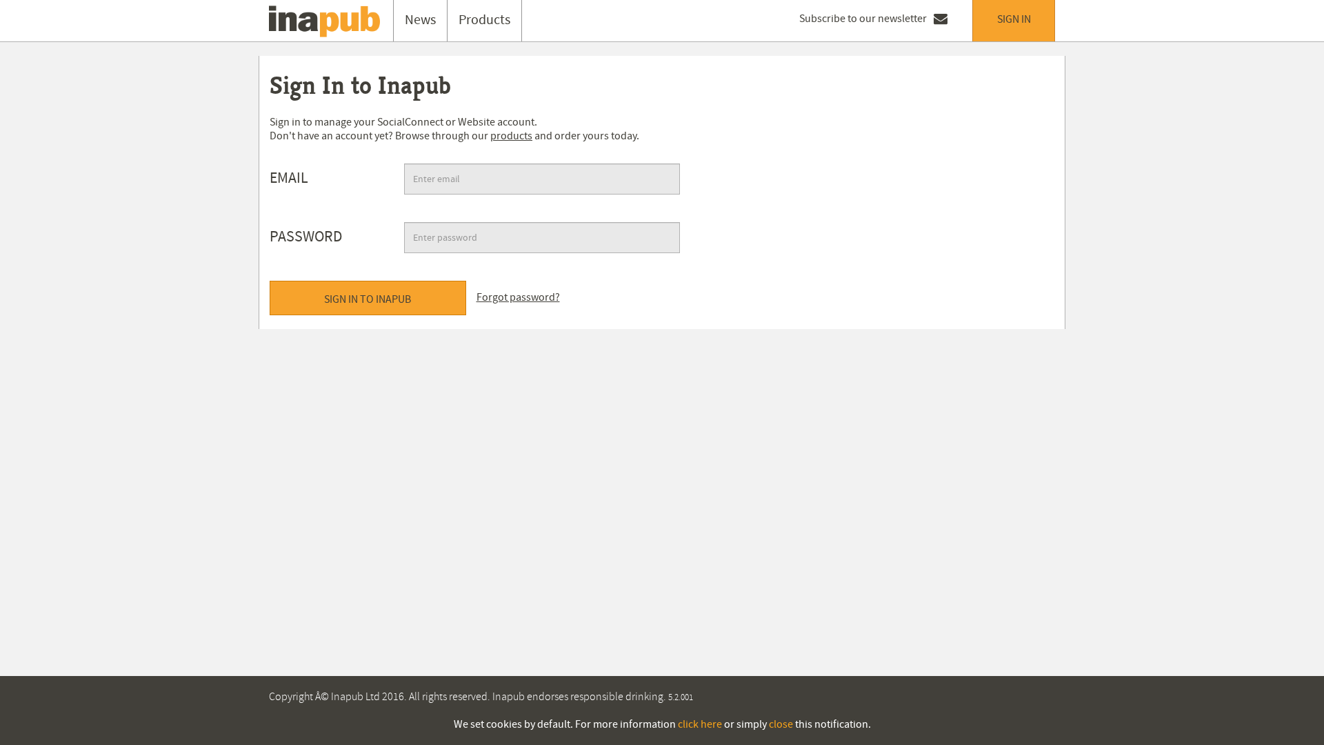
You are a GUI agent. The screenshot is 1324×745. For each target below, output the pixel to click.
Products (484, 20)
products (511, 136)
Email (289, 178)
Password (306, 237)
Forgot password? (518, 297)
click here (700, 724)
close (781, 724)
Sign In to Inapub (367, 299)
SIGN (1014, 19)
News (420, 20)
